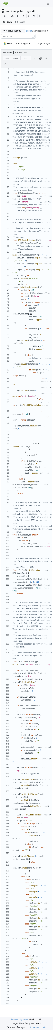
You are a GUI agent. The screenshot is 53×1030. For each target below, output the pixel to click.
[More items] (49, 22)
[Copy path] (48, 31)
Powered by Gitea (19, 1019)
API (44, 1027)
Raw (7, 58)
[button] (12, 16)
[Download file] (35, 58)
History (26, 58)
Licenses (34, 1027)
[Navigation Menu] (49, 3)
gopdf (31, 11)
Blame (15, 58)
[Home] (5, 3)
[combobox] (18, 36)
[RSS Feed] (4, 16)
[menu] (11, 1027)
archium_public (15, 11)
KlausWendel (11, 43)
